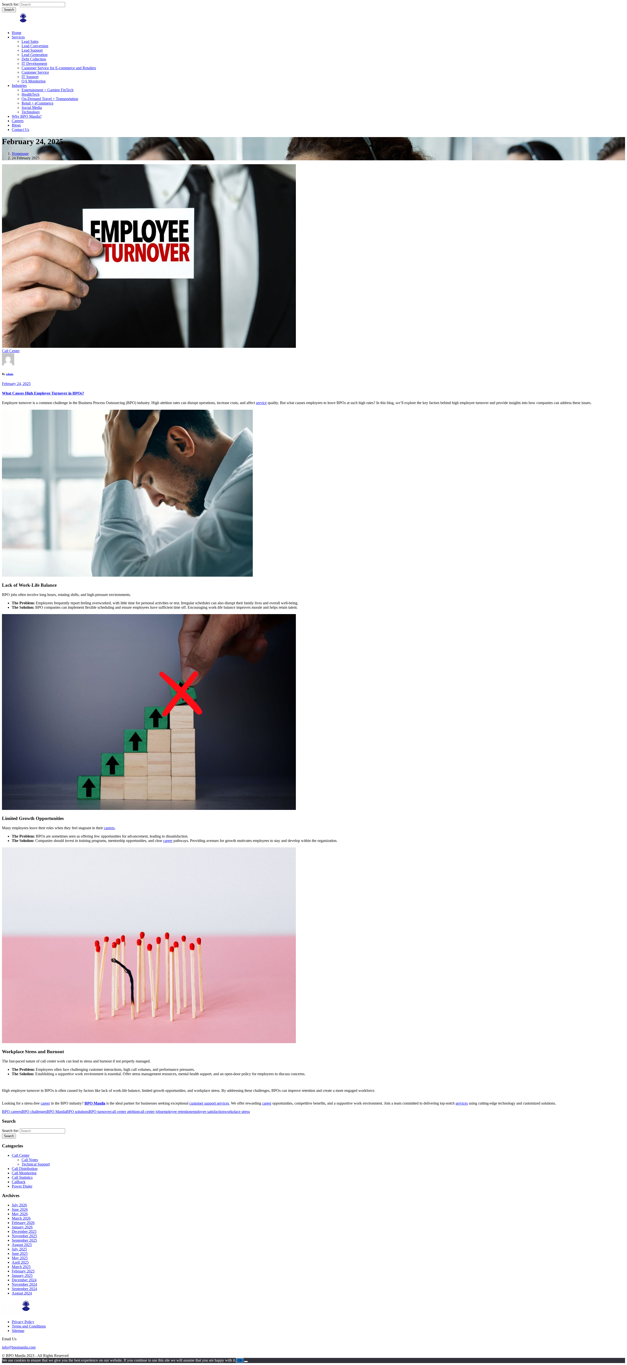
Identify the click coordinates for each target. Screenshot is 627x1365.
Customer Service (35, 72)
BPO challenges (34, 1111)
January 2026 (22, 1227)
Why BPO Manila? (27, 116)
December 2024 (24, 1280)
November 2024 (24, 1284)
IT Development (34, 63)
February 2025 (23, 1271)
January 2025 (22, 1275)
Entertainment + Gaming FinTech (47, 90)
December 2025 (24, 1231)
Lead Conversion (35, 46)
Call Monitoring (24, 1173)
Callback (18, 1182)
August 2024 (22, 1293)
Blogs (16, 125)
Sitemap (18, 1331)
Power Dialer (22, 1186)
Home (16, 33)
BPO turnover (99, 1111)
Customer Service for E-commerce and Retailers (59, 68)
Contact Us (20, 130)
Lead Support (32, 50)
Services (18, 37)
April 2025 (20, 1262)
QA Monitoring (34, 81)
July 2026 (19, 1205)
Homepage (20, 154)
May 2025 (20, 1258)
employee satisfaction (207, 1111)
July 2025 (19, 1249)
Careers (18, 121)
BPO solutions (77, 1111)
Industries (19, 85)
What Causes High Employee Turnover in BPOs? (43, 393)
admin (9, 374)
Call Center (11, 351)
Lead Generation (35, 55)
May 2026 (20, 1214)
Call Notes (30, 1160)
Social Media (32, 107)
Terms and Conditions (29, 1326)
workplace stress (237, 1111)
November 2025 (24, 1236)
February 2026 (23, 1223)
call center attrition (124, 1111)
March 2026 (21, 1218)
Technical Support (36, 1164)
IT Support (30, 77)
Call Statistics (22, 1177)
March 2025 (21, 1267)
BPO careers (12, 1111)
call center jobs (150, 1111)
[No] (246, 1361)
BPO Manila (56, 1111)
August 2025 (22, 1245)
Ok (240, 1360)
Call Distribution (24, 1169)
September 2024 (24, 1289)
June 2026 (20, 1209)
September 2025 (24, 1240)
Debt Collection (34, 59)
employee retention (176, 1111)
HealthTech (30, 94)
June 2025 (20, 1253)
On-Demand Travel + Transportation (50, 99)
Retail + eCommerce (37, 103)
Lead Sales (30, 41)
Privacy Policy (23, 1322)
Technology (31, 112)
